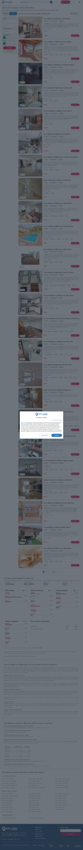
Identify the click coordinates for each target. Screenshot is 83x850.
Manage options (44, 435)
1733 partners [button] (27, 422)
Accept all (57, 435)
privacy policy (56, 431)
